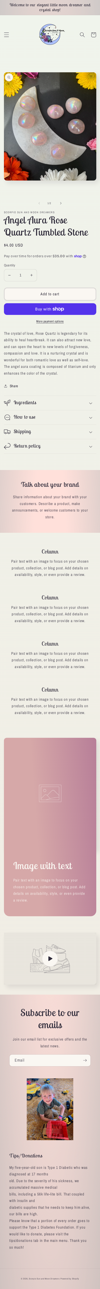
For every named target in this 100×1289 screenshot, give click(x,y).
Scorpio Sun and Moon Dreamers (44, 1278)
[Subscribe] (84, 1060)
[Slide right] (61, 203)
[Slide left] (39, 203)
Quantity (9, 265)
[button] (6, 34)
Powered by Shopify (69, 1278)
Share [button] (14, 385)
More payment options (50, 321)
